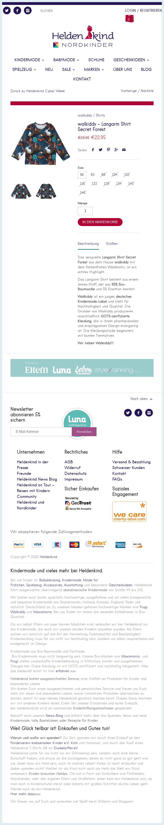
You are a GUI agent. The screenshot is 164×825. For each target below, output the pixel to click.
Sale (67, 69)
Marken (92, 69)
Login (130, 11)
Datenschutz (75, 473)
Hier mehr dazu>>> (25, 794)
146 (82, 193)
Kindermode (28, 60)
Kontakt (82, 79)
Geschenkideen (129, 60)
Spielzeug (22, 69)
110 (126, 175)
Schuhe (96, 60)
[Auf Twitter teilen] (100, 150)
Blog (146, 69)
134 (119, 184)
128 (106, 184)
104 (114, 175)
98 (103, 175)
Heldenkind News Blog (37, 479)
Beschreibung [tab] (88, 244)
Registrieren (151, 11)
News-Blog (54, 716)
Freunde (24, 473)
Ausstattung (73, 585)
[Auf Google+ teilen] (116, 150)
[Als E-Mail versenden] (124, 150)
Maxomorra (42, 612)
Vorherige (129, 91)
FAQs (117, 479)
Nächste (147, 91)
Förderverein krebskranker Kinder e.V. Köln (44, 743)
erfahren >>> (66, 671)
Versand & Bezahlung (131, 462)
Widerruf (72, 468)
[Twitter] (7, 10)
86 (82, 175)
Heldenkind (48, 557)
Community (27, 496)
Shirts (100, 115)
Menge (82, 203)
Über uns (122, 69)
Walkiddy (17, 612)
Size (80, 168)
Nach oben (139, 399)
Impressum (73, 479)
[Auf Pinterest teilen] (108, 150)
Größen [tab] (111, 244)
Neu (49, 69)
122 (94, 184)
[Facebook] (17, 10)
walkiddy (85, 115)
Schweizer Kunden (128, 468)
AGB (68, 462)
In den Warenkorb (100, 222)
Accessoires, (53, 585)
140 (131, 184)
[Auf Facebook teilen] (93, 150)
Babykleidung (49, 580)
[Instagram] (28, 10)
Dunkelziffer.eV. (66, 748)
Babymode (64, 60)
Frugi (144, 607)
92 (93, 175)
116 (82, 184)
